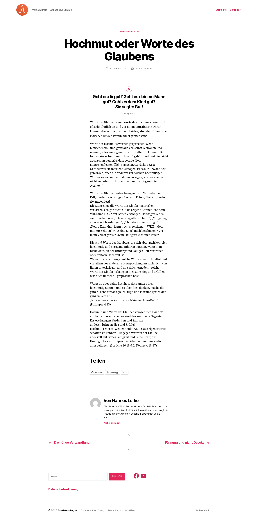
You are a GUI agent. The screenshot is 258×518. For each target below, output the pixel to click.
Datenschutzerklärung (63, 489)
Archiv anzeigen (113, 423)
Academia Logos (67, 510)
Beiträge (234, 9)
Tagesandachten (129, 31)
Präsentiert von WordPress (122, 510)
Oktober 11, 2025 (143, 68)
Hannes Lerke (120, 68)
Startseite (221, 9)
